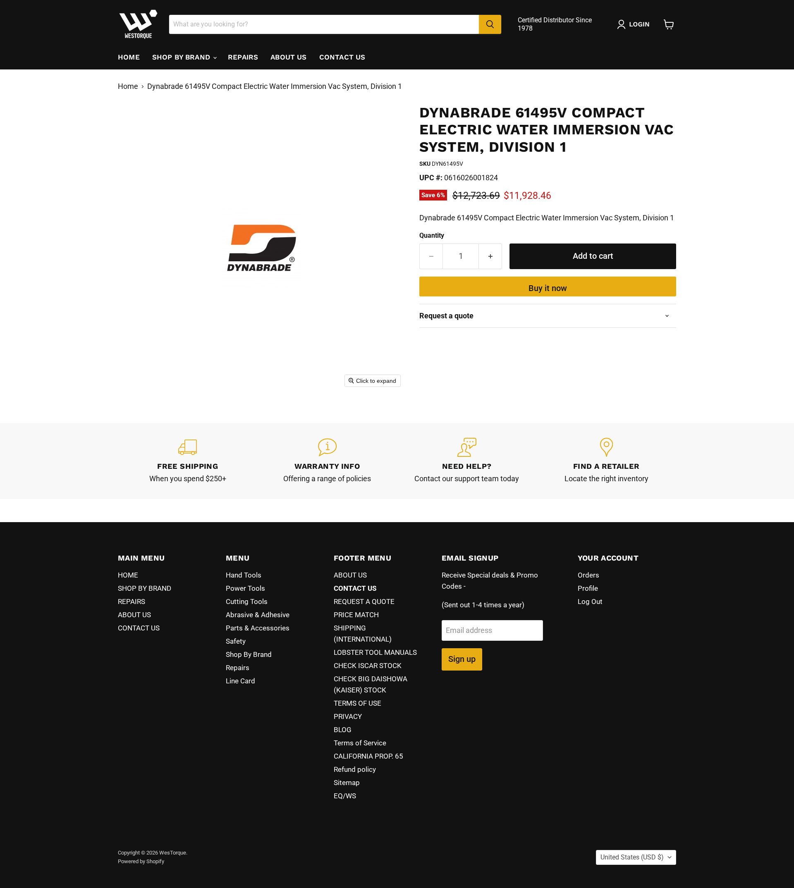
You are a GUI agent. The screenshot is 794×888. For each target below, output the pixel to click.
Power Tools (245, 588)
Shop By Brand (249, 654)
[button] (635, 24)
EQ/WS (345, 796)
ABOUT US (288, 57)
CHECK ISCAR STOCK (368, 665)
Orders (588, 575)
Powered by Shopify (141, 861)
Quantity (431, 235)
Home (128, 86)
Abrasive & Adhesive (257, 615)
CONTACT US (342, 57)
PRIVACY (348, 716)
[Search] (490, 24)
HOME (129, 57)
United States (632, 857)
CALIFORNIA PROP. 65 (368, 756)
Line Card (240, 681)
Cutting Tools (247, 601)
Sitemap (347, 782)
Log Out (590, 601)
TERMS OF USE (357, 703)
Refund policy (355, 769)
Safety (236, 641)
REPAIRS (243, 57)
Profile (588, 588)
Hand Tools (243, 575)
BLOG (343, 730)
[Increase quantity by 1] (490, 256)
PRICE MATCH (356, 615)
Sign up (462, 659)
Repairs (237, 668)
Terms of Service (360, 743)
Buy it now (548, 288)
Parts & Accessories (257, 628)
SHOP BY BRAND (182, 57)
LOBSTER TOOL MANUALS (375, 652)
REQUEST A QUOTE (364, 601)
